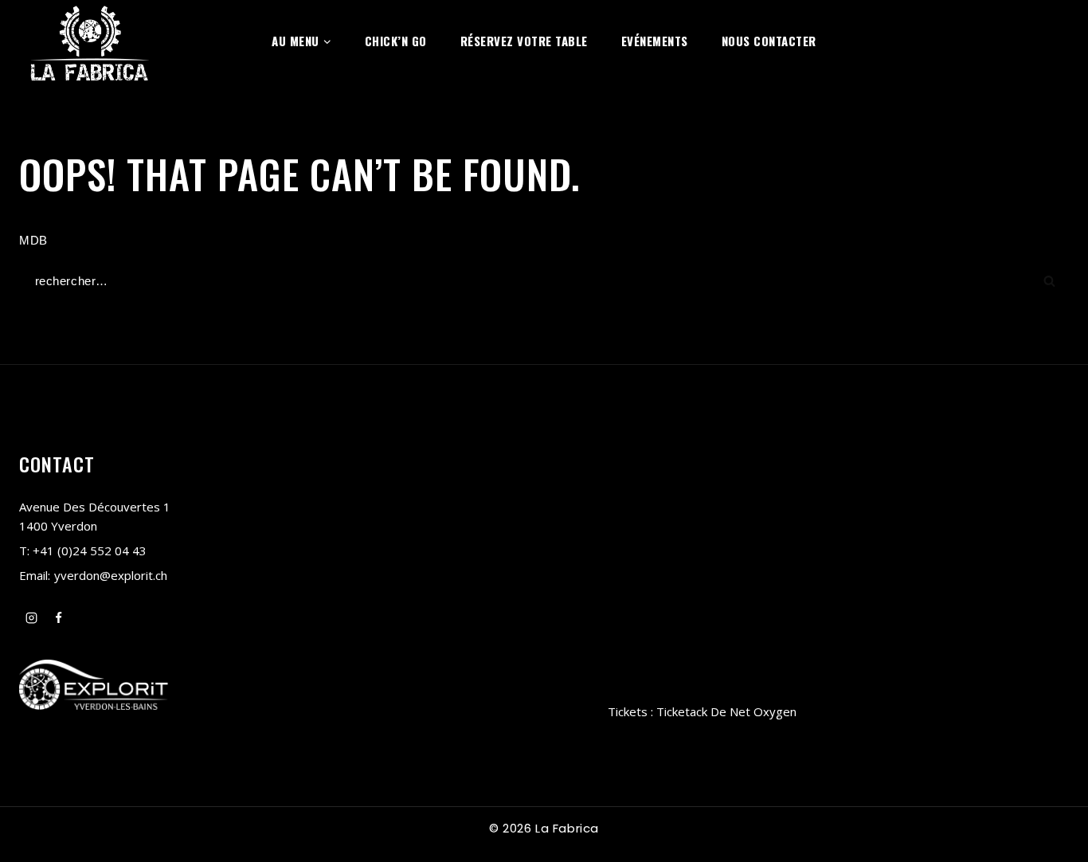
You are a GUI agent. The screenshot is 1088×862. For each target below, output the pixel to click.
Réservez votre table (524, 40)
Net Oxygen (763, 711)
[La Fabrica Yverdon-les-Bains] (90, 40)
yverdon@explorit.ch (110, 575)
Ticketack (681, 711)
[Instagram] (31, 618)
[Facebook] (59, 618)
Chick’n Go (396, 40)
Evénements (654, 40)
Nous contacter (769, 40)
